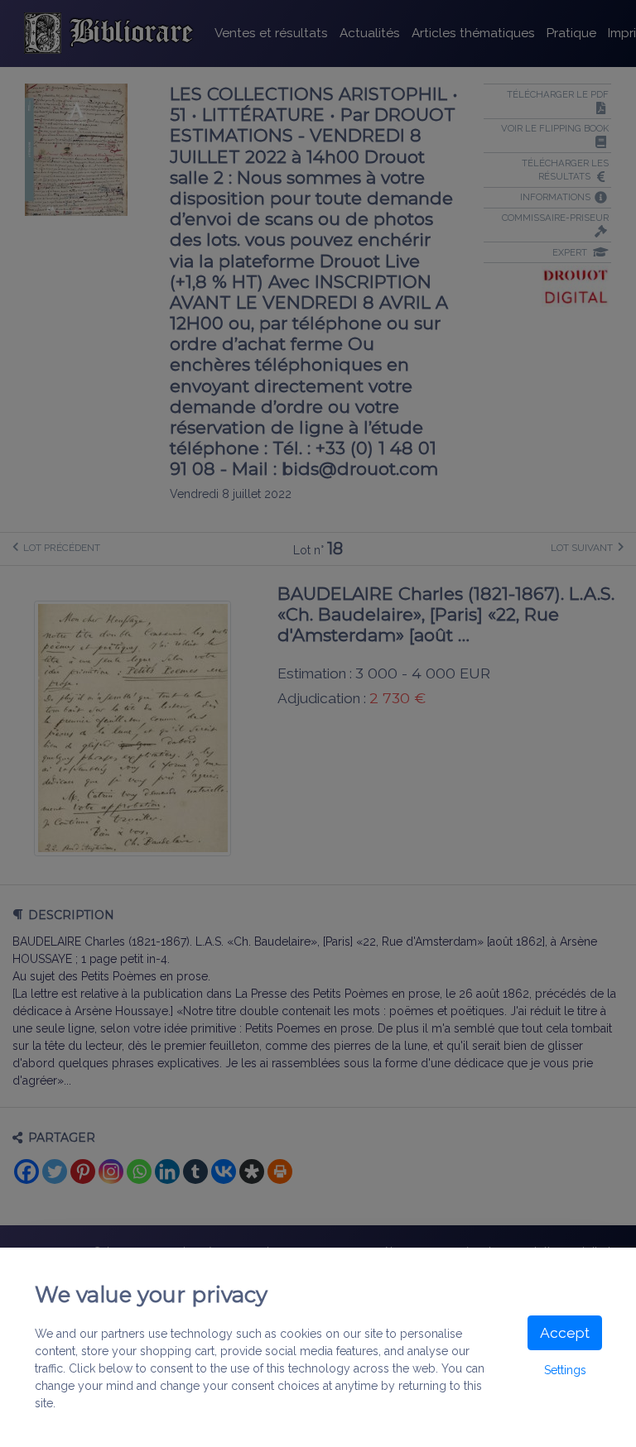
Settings (565, 1370)
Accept (565, 1333)
